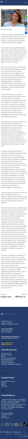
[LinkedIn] (26, 26)
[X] (26, 23)
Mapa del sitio (5, 417)
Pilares (3, 356)
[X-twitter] (12, 424)
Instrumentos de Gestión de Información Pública (12, 408)
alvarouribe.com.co (7, 343)
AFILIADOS (5, 373)
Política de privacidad (7, 413)
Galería (3, 384)
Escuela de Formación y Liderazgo (11, 364)
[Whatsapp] (3, 424)
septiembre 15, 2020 (9, 12)
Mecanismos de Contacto (9, 399)
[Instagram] (21, 424)
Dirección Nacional (6, 355)
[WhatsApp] (26, 17)
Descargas (4, 386)
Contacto (3, 416)
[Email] (26, 29)
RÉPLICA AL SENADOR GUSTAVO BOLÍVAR (21, 296)
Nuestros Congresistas (8, 363)
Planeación (22, 404)
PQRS (3, 390)
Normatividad (5, 404)
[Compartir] (26, 32)
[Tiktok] (25, 424)
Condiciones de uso (6, 414)
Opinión (3, 383)
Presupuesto (14, 404)
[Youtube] (16, 424)
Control (3, 406)
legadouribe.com (6, 344)
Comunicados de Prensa (8, 381)
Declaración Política (7, 361)
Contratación (11, 406)
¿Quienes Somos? (6, 353)
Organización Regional (7, 359)
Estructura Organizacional (8, 358)
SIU (2, 369)
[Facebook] (7, 424)
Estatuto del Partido (13, 402)
